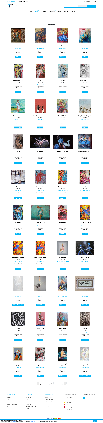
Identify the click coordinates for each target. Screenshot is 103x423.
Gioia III (40, 293)
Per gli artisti (29, 394)
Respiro (18, 186)
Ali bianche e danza (18, 293)
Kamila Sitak (40, 296)
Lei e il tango (62, 222)
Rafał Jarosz (40, 332)
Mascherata (62, 257)
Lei (40, 80)
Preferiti (59, 11)
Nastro (85, 45)
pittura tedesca (69, 404)
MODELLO (18, 222)
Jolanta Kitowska (40, 48)
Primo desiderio (40, 222)
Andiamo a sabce (85, 257)
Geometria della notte (62, 151)
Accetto (95, 421)
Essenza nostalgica (18, 115)
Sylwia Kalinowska (62, 84)
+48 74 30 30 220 (49, 401)
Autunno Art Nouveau (18, 45)
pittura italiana (68, 399)
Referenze (65, 11)
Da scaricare (28, 404)
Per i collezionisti (11, 394)
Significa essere (62, 186)
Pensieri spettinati (18, 80)
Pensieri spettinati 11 (85, 80)
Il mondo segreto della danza (40, 45)
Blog (8, 406)
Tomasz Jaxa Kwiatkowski (63, 261)
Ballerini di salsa (62, 115)
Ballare (18, 151)
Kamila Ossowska (40, 154)
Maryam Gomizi (85, 225)
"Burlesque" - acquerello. (85, 364)
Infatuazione (62, 328)
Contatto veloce (49, 394)
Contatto (73, 11)
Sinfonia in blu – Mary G (85, 222)
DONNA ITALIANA (85, 293)
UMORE (63, 80)
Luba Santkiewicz (18, 296)
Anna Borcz (62, 119)
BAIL (18, 364)
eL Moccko (18, 367)
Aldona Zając (85, 48)
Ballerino (62, 293)
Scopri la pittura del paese (70, 394)
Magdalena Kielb (40, 119)
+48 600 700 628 (11, 1)
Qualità (27, 399)
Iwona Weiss (18, 154)
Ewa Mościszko (84, 261)
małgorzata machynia (18, 84)
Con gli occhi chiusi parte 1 (85, 115)
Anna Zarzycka (84, 332)
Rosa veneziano (40, 186)
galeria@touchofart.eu (23, 1)
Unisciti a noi (28, 397)
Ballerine (18, 52)
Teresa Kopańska (85, 367)
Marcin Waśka (62, 367)
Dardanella (40, 151)
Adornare (40, 364)
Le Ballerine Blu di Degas (84, 151)
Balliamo (18, 328)
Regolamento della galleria (31, 406)
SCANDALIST (40, 328)
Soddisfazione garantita (11, 401)
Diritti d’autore (28, 401)
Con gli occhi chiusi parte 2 (40, 115)
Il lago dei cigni (63, 364)
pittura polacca (69, 397)
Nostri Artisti (52, 11)
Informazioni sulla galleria (12, 404)
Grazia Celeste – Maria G (40, 257)
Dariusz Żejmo (18, 48)
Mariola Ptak (85, 154)
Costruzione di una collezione (13, 399)
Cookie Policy (13, 421)
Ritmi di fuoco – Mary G (18, 257)
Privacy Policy (33, 421)
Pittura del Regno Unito (70, 407)
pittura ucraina (69, 402)
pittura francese (69, 409)
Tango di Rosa (62, 45)
